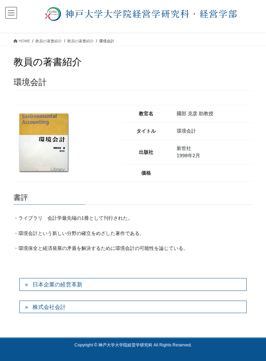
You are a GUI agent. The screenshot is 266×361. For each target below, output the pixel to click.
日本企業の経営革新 (57, 284)
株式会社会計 (49, 307)
